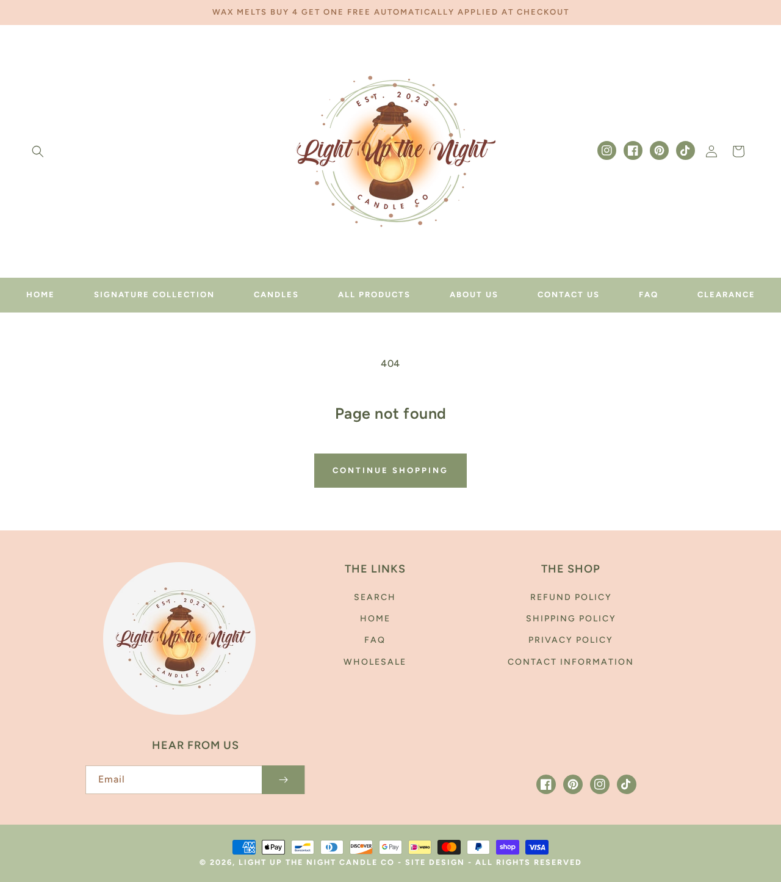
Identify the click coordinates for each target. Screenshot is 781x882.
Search (375, 597)
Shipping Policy (571, 618)
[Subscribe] (283, 779)
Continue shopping (390, 470)
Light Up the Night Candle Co (318, 862)
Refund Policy (571, 597)
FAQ (375, 640)
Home (375, 618)
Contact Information (571, 662)
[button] (37, 151)
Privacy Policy (570, 640)
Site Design (435, 862)
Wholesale (375, 662)
